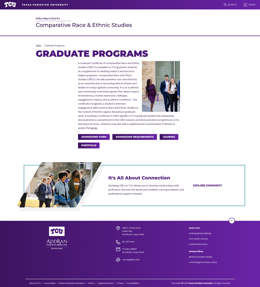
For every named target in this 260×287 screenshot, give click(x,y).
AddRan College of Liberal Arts (48, 18)
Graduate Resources (198, 244)
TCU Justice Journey (198, 238)
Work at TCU (35, 283)
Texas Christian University (200, 283)
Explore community (207, 185)
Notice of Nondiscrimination (71, 283)
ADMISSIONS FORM (93, 136)
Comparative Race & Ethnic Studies (84, 25)
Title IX (91, 283)
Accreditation (133, 283)
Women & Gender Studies (200, 256)
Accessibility (49, 283)
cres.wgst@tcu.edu (130, 259)
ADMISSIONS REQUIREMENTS (135, 136)
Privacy (120, 283)
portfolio (88, 145)
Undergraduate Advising (200, 233)
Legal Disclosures (105, 283)
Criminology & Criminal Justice (203, 262)
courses (169, 136)
